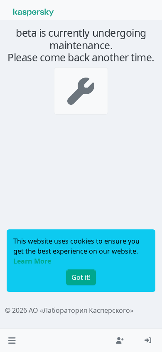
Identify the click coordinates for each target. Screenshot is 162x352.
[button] (11, 340)
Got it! (81, 277)
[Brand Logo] (33, 12)
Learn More (32, 261)
